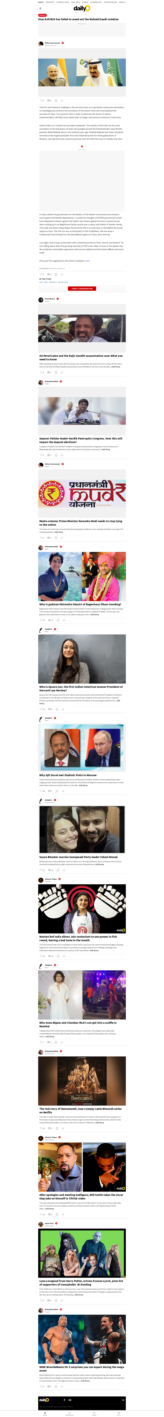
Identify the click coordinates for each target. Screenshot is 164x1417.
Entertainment (49, 802)
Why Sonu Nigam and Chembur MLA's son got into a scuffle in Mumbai (78, 1024)
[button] (63, 43)
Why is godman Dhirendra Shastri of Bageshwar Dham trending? (80, 604)
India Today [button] (75, 2)
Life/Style (48, 881)
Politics (42, 15)
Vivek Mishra (50, 299)
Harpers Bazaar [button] (110, 2)
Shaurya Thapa (51, 879)
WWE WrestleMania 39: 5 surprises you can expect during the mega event (81, 1368)
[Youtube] (69, 1400)
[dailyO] (82, 8)
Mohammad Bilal (51, 381)
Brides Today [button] (124, 2)
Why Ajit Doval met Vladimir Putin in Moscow (68, 775)
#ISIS (46, 282)
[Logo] (44, 1400)
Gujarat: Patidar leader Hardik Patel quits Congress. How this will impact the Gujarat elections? (80, 440)
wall (86, 260)
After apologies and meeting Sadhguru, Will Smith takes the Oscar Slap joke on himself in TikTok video (81, 1196)
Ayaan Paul (49, 1223)
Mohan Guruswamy (52, 43)
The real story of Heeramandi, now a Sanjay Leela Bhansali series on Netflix (80, 1110)
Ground (47, 1312)
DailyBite (48, 629)
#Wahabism (53, 282)
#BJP (41, 282)
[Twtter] (59, 1400)
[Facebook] (64, 1400)
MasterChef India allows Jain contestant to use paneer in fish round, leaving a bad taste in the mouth (78, 938)
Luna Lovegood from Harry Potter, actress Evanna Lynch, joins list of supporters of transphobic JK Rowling (81, 1282)
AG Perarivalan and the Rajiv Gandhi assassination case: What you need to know (81, 357)
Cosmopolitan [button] (96, 2)
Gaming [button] (85, 2)
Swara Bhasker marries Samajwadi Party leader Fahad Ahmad (78, 857)
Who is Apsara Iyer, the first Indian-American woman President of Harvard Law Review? (81, 688)
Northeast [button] (50, 2)
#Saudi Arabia (63, 282)
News (46, 549)
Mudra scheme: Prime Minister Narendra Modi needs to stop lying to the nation (80, 522)
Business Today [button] (63, 2)
